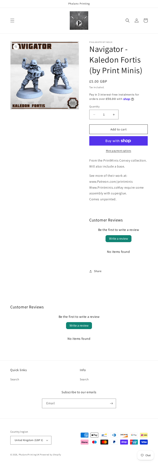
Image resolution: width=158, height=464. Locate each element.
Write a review (118, 238)
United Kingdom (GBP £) (29, 440)
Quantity (94, 106)
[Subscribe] (111, 403)
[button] (12, 20)
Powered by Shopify (50, 454)
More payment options (118, 150)
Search (14, 379)
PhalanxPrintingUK (29, 454)
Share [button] (98, 271)
